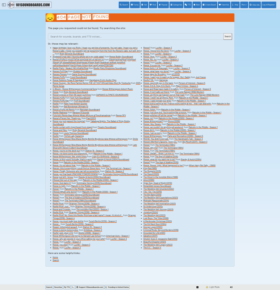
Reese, (146, 53)
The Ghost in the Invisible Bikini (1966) (160, 177)
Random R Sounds (80, 112)
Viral (154, 4)
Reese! (56, 189)
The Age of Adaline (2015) (166, 156)
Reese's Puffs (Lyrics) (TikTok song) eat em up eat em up (78, 59)
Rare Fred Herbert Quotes (75, 103)
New (198, 4)
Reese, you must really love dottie (68, 221)
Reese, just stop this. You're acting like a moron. (165, 112)
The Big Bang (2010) (152, 194)
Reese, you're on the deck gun (66, 150)
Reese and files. (60, 130)
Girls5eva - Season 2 (93, 230)
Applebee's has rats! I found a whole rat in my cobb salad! (78, 56)
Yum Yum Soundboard (80, 98)
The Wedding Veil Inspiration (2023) (159, 203)
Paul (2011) (91, 118)
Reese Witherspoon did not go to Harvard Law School (77, 236)
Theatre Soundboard (107, 127)
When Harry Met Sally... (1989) (202, 165)
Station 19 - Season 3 (94, 150)
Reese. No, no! (150, 59)
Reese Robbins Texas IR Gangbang (68, 80)
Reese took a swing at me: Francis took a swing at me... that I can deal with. (177, 103)
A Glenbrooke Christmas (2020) (157, 221)
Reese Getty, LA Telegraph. (155, 68)
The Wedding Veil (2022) (154, 215)
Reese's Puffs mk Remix (64, 109)
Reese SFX (121, 115)
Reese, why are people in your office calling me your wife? (79, 239)
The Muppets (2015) (152, 171)
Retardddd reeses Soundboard (157, 186)
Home (55, 257)
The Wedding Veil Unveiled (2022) (158, 189)
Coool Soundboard (78, 77)
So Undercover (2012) (153, 206)
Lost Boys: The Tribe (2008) (155, 218)
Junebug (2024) (150, 212)
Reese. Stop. (149, 56)
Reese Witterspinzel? (153, 121)
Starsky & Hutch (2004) (191, 159)
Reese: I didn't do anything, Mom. (158, 98)
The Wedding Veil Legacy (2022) (157, 244)
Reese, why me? (150, 148)
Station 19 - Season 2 (114, 171)
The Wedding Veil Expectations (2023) (160, 197)
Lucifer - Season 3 (118, 239)
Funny (136, 4)
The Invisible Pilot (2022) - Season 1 (92, 209)
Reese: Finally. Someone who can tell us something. (76, 171)
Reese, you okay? (61, 244)
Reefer (56, 103)
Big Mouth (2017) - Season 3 (194, 142)
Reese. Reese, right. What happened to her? (163, 165)
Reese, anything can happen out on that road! (164, 95)
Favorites (225, 4)
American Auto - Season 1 (117, 236)
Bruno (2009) (174, 121)
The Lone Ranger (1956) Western (189, 92)
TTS (189, 4)
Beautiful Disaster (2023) (154, 242)
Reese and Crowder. (62, 209)
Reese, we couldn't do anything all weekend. (163, 127)
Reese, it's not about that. (64, 165)
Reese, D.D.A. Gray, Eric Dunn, (157, 86)
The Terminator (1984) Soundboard (80, 200)
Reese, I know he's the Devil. (156, 51)
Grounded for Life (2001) (154, 233)
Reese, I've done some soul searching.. (70, 153)
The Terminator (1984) (165, 145)
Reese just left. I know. (63, 177)
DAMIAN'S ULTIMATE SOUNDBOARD (112, 95)
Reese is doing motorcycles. (65, 230)
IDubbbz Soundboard (82, 71)
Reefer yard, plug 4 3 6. (63, 233)
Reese (55, 92)
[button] (197, 287)
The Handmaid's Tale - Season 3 (188, 139)
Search (125, 4)
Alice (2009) (148, 180)
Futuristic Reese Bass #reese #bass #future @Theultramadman (82, 115)
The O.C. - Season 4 (152, 247)
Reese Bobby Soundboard (121, 56)
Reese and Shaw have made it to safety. (161, 89)
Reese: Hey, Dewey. (152, 124)
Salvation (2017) (150, 236)
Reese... (56, 224)
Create (210, 4)
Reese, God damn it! (62, 183)
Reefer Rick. (58, 212)
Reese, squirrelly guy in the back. (158, 83)
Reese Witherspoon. (152, 136)
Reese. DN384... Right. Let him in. (158, 153)
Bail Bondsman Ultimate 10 (76, 106)
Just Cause (201, 77)
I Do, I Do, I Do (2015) (152, 192)
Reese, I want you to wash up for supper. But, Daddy (166, 77)
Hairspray (163, 80)
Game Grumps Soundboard (84, 74)
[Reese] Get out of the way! (65, 180)
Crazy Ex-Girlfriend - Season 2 (105, 156)
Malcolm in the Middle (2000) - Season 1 (81, 162)
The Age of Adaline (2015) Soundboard (82, 197)
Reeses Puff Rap (60, 71)
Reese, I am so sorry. (152, 133)
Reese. (56, 242)
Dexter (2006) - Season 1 (89, 233)
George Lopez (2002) (152, 227)
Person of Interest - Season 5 (192, 83)
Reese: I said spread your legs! (157, 100)
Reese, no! (148, 118)
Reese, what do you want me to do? (159, 159)
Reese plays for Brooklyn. (154, 74)
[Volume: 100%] (231, 287)
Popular (164, 4)
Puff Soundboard (82, 100)
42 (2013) (176, 74)
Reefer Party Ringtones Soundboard (109, 68)
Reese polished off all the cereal (157, 115)
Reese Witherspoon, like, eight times (70, 156)
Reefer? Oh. (148, 80)
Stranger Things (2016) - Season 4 (84, 203)
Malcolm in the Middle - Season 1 (107, 153)
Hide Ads (256, 5)
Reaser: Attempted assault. (65, 227)
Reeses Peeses (60, 74)
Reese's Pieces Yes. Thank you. (67, 118)
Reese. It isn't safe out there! (156, 92)
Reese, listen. (149, 109)
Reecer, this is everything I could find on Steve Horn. (76, 168)
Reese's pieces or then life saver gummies (72, 95)
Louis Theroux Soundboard (76, 133)
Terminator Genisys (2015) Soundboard (120, 174)
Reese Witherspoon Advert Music (117, 89)
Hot (145, 4)
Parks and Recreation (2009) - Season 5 (185, 136)
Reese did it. (149, 130)
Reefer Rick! (58, 203)
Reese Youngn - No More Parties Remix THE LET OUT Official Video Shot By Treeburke (92, 83)
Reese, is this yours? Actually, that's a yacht (72, 159)
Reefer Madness (60, 112)
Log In (268, 4)
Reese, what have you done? (156, 71)
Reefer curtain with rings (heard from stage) (72, 127)
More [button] (244, 4)
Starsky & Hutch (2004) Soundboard (113, 159)
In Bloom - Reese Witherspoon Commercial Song (75, 89)
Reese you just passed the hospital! (69, 121)
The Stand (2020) (151, 174)
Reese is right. (59, 186)
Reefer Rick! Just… (61, 206)
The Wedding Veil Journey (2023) (158, 209)
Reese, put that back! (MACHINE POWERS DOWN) (75, 174)
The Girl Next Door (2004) (154, 224)
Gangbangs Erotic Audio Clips (102, 80)
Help (236, 4)
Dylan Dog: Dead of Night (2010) (157, 183)
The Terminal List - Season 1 (118, 168)
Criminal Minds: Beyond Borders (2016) (160, 230)
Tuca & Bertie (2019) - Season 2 (103, 221)
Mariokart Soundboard (90, 109)
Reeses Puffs (59, 77)
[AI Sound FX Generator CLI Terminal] (73, 287)
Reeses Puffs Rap (61, 100)
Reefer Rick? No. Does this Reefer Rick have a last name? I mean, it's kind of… (88, 215)
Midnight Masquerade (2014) (156, 200)
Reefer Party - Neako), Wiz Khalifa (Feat (70, 68)
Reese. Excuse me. (152, 65)
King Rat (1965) (150, 168)
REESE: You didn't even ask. (156, 139)
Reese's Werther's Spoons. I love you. (160, 142)
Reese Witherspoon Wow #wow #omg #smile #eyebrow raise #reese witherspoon (90, 139)
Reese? (56, 197)
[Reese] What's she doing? (65, 192)
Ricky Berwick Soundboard (72, 53)
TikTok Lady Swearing (74, 136)
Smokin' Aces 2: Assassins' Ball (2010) (160, 239)
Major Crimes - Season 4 (187, 86)
